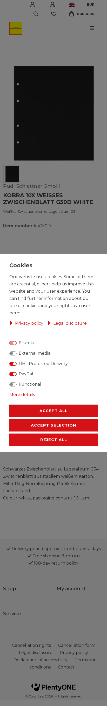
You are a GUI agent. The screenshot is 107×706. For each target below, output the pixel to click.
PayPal (26, 373)
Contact (66, 667)
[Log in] (33, 4)
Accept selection (53, 425)
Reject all (53, 439)
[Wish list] (54, 14)
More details (22, 394)
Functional (30, 384)
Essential (28, 342)
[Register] (53, 4)
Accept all (53, 410)
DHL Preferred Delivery (43, 363)
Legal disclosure (70, 323)
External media (34, 353)
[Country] (72, 4)
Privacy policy (29, 323)
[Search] (36, 14)
